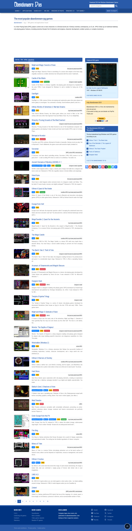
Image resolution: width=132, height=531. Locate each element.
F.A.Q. (16, 513)
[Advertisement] (66, 42)
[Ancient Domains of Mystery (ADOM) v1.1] (21, 166)
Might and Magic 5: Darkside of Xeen (45, 312)
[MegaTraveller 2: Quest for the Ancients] (21, 223)
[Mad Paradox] (21, 405)
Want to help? (112, 11)
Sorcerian (35, 149)
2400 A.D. (35, 474)
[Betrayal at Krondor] (21, 139)
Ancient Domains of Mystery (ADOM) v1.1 (47, 162)
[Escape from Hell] (21, 207)
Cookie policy (41, 528)
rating (25, 60)
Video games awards (38, 518)
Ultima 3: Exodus (38, 459)
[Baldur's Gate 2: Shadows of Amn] (21, 391)
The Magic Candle (38, 235)
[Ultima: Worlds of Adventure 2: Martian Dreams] (21, 110)
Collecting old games (20, 515)
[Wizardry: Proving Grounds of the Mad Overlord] (21, 124)
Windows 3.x (70, 11)
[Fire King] (21, 434)
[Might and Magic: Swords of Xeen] (21, 68)
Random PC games (37, 520)
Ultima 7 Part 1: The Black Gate (98, 140)
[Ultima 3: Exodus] (21, 463)
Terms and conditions (20, 528)
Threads (109, 520)
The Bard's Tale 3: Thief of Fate (43, 250)
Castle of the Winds (39, 78)
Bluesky (96, 520)
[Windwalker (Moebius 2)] (21, 346)
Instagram (110, 516)
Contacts (16, 518)
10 (47, 501)
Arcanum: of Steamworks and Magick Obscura (48, 265)
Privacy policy (32, 528)
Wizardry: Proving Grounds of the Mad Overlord (48, 120)
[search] (116, 6)
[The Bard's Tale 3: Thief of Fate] (21, 254)
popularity (31, 60)
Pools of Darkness (94, 152)
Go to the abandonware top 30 (97, 160)
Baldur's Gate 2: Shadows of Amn (43, 387)
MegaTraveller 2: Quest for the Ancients (46, 219)
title (22, 60)
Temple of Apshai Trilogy (40, 296)
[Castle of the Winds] (21, 82)
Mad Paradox (36, 400)
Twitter (109, 513)
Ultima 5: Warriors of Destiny (42, 358)
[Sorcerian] (21, 152)
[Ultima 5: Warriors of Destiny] (21, 361)
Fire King (35, 430)
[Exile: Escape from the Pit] (21, 421)
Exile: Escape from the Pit (41, 416)
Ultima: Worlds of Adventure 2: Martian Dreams (48, 107)
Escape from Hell (38, 204)
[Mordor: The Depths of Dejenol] (21, 331)
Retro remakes (36, 515)
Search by (37, 11)
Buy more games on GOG (95, 95)
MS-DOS (46, 11)
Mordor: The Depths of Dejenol (42, 327)
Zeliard (34, 488)
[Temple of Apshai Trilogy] (21, 300)
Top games (80, 11)
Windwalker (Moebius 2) (40, 343)
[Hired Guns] (21, 179)
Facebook (110, 510)
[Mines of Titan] (21, 447)
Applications (27, 11)
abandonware (18, 23)
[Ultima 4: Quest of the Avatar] (21, 192)
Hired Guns (36, 175)
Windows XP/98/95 (57, 11)
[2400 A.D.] (21, 478)
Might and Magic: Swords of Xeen (43, 65)
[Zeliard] (21, 491)
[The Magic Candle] (21, 238)
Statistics (17, 520)
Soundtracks (35, 513)
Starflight (35, 94)
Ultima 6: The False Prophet (97, 148)
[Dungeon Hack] (21, 284)
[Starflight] (21, 97)
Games (17, 11)
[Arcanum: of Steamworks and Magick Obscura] (21, 270)
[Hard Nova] (21, 375)
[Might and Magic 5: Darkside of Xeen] (21, 315)
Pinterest (96, 516)
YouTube (96, 513)
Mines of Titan (37, 444)
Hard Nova (35, 371)
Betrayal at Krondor (38, 135)
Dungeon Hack (37, 281)
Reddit (96, 510)
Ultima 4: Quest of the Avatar (42, 188)
